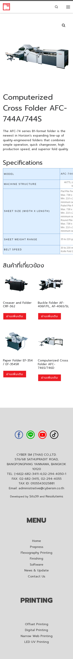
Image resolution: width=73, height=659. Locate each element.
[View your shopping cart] (62, 7)
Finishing (36, 559)
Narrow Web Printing (37, 636)
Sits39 (34, 496)
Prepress (36, 547)
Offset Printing (36, 624)
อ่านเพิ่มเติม (14, 316)
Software (36, 565)
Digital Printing (36, 630)
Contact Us (36, 577)
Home (36, 541)
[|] (6, 7)
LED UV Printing (36, 642)
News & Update (36, 570)
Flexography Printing (36, 553)
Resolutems (54, 496)
